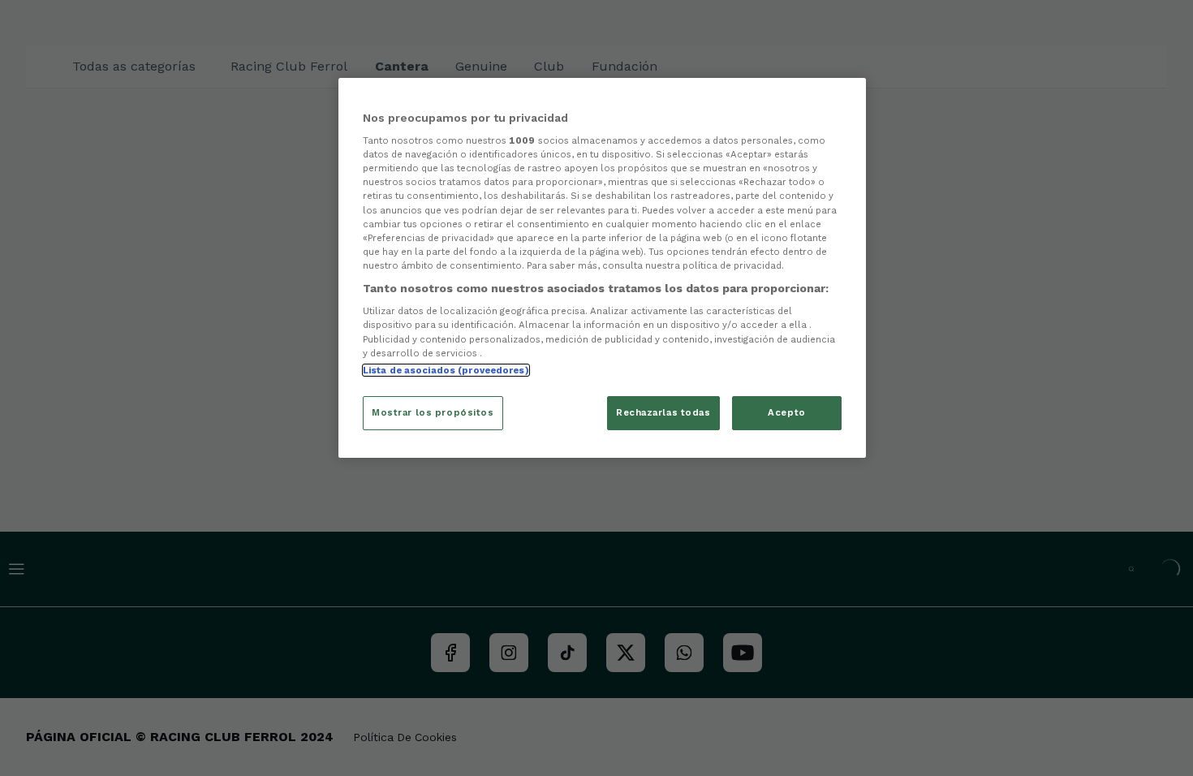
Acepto (786, 412)
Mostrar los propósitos (433, 412)
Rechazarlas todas (663, 412)
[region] (602, 268)
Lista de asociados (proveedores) (446, 370)
